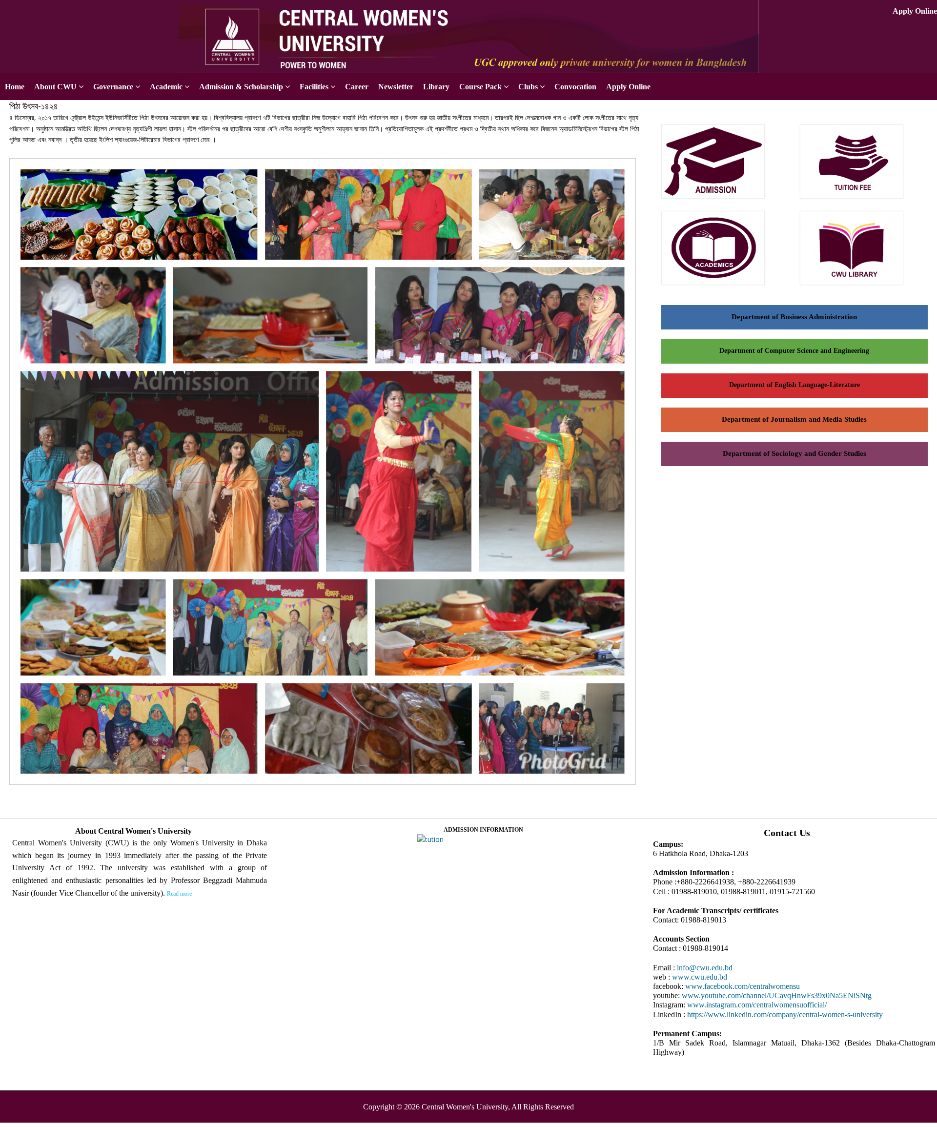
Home (14, 86)
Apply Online (915, 11)
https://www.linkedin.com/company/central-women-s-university (785, 1014)
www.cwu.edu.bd (699, 977)
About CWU (55, 86)
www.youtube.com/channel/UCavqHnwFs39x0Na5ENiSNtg (777, 995)
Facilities (314, 86)
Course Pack (480, 86)
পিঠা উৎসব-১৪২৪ (33, 106)
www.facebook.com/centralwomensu (742, 986)
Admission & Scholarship (241, 86)
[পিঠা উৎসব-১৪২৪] (326, 785)
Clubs (528, 86)
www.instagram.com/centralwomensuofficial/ (757, 1005)
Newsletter (395, 86)
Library (436, 86)
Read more (179, 893)
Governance (113, 86)
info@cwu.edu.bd (705, 967)
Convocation (575, 86)
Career (356, 86)
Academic (166, 86)
